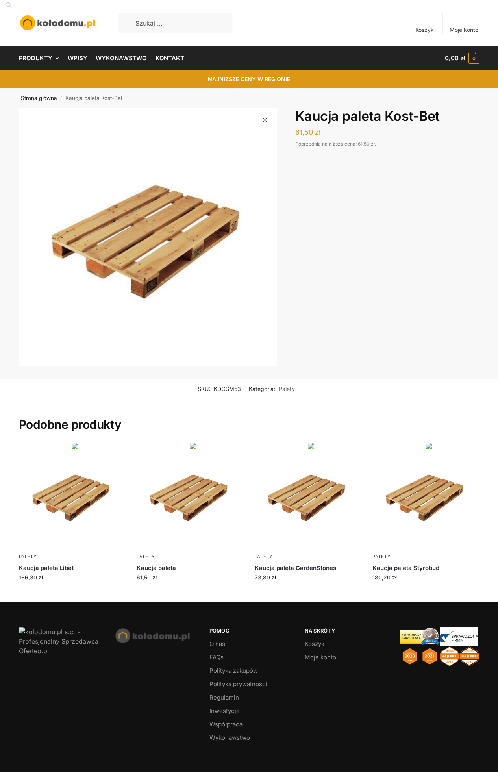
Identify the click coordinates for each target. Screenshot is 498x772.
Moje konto (464, 29)
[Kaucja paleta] (190, 496)
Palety (287, 388)
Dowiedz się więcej (72, 594)
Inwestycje (224, 711)
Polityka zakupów (233, 670)
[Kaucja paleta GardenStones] (308, 496)
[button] (462, 58)
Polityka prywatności (238, 684)
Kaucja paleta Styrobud (405, 568)
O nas (217, 644)
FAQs (216, 657)
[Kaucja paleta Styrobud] (425, 496)
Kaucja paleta (156, 568)
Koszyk (424, 29)
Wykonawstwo (229, 737)
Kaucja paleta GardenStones (295, 568)
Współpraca (226, 724)
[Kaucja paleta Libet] (72, 496)
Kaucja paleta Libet (46, 568)
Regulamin (224, 697)
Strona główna (39, 98)
